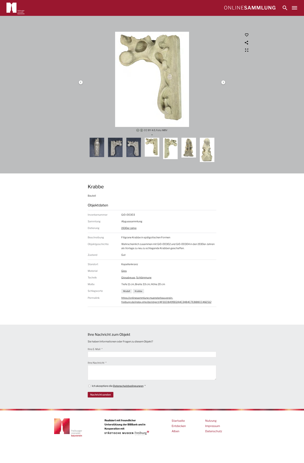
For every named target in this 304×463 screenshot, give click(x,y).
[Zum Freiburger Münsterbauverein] (15, 8)
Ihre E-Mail (94, 349)
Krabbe (138, 291)
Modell (126, 291)
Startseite (178, 420)
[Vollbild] (247, 50)
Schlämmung (144, 277)
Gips (124, 270)
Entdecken (179, 426)
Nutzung (211, 420)
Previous (81, 82)
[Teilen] (247, 42)
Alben (175, 431)
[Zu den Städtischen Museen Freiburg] (126, 433)
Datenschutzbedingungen (128, 385)
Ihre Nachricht (96, 362)
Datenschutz (213, 431)
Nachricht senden (100, 394)
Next (223, 82)
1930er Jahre (128, 228)
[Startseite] (250, 8)
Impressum (212, 426)
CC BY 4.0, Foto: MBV (156, 130)
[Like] (247, 35)
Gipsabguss (128, 277)
